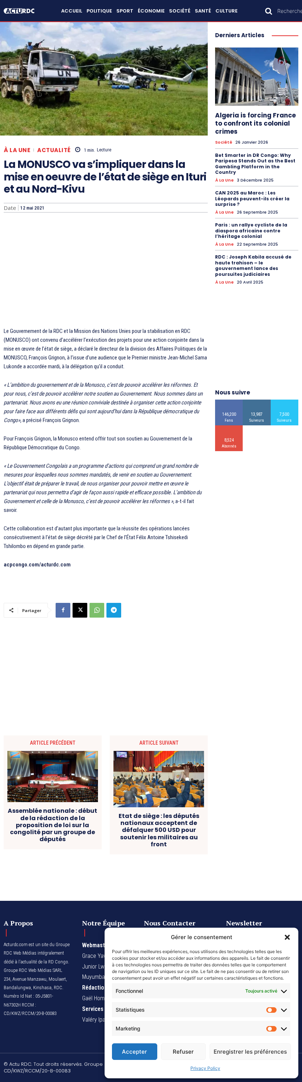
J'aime (229, 402)
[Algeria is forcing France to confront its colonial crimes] (256, 77)
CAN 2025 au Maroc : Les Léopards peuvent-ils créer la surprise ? (252, 198)
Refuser (183, 1051)
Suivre (257, 402)
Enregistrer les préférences (250, 1051)
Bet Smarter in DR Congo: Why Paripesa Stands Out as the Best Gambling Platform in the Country (255, 164)
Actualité (54, 150)
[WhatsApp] (96, 610)
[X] (80, 610)
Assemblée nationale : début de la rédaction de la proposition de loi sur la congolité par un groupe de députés (52, 825)
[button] (287, 937)
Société (223, 142)
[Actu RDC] (23, 11)
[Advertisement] (106, 271)
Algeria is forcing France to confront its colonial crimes (255, 123)
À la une (17, 150)
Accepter (134, 1051)
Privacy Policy (205, 1068)
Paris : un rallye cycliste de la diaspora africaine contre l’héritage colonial (251, 230)
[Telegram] (113, 610)
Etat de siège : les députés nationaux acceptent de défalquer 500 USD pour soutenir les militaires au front (159, 830)
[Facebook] (63, 610)
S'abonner (229, 428)
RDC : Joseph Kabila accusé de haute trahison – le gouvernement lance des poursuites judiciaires (253, 265)
